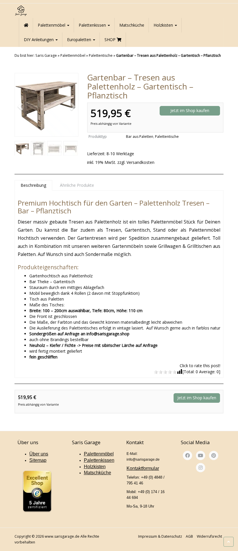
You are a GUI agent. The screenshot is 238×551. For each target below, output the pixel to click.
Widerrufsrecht (209, 536)
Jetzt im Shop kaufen (189, 110)
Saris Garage (46, 55)
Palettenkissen (93, 25)
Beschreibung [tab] (33, 185)
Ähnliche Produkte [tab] (77, 185)
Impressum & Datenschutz (160, 536)
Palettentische (101, 55)
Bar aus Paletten (139, 136)
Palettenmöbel (52, 25)
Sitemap (37, 460)
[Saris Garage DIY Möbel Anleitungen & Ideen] (20, 10)
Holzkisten (164, 25)
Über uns (38, 453)
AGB (189, 536)
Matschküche (131, 25)
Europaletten (79, 39)
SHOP (110, 39)
